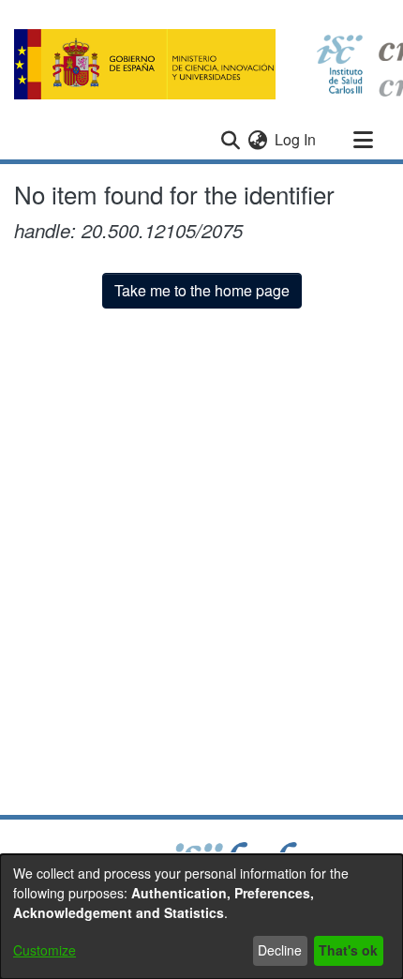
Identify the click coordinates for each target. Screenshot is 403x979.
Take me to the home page (202, 290)
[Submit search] (230, 139)
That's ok (348, 950)
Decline (280, 950)
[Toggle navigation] (362, 140)
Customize (44, 950)
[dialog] (201, 916)
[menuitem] (257, 139)
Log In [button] (296, 139)
